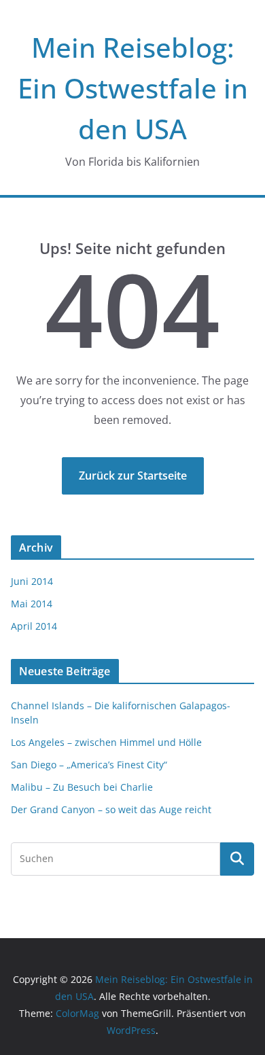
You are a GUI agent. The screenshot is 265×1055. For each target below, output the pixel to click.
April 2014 (34, 626)
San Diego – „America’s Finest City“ (89, 764)
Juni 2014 (32, 581)
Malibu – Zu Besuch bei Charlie (82, 787)
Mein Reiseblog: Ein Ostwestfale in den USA (133, 88)
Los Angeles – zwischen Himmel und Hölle (106, 742)
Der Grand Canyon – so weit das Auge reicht (111, 809)
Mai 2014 (31, 603)
